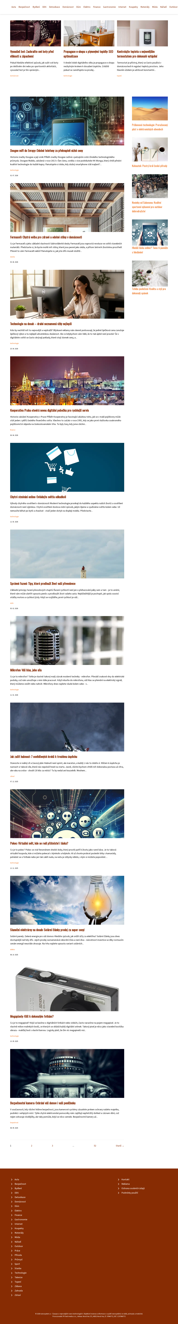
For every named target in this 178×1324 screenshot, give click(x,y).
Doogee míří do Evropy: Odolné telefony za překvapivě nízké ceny (46, 150)
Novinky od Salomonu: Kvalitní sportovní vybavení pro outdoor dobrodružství (147, 206)
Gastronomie (109, 7)
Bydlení (36, 7)
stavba (12, 257)
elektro (12, 949)
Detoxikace (54, 7)
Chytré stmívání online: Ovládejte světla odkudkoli (38, 496)
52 (95, 1145)
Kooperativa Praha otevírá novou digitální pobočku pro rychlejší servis (49, 410)
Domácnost (68, 7)
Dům (78, 7)
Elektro (86, 7)
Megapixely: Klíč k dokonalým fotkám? (32, 1016)
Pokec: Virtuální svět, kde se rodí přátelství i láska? (39, 843)
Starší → (120, 1145)
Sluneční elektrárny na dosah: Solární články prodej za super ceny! (47, 929)
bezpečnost (14, 1122)
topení (119, 76)
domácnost (14, 76)
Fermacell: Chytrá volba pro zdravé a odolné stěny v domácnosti (46, 237)
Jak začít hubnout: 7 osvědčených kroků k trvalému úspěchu (43, 756)
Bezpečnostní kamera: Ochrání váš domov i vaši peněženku (42, 1102)
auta (11, 603)
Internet (122, 7)
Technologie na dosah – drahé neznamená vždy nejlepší (41, 323)
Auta (13, 7)
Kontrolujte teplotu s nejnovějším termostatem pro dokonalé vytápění (137, 53)
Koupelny (133, 7)
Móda (155, 7)
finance (12, 430)
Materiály (144, 7)
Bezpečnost (24, 7)
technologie (68, 76)
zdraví (12, 776)
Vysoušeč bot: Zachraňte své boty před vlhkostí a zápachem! (32, 53)
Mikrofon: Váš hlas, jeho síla (26, 670)
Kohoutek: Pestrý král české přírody (149, 166)
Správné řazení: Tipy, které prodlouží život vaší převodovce (42, 583)
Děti (44, 7)
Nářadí (163, 7)
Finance (96, 7)
